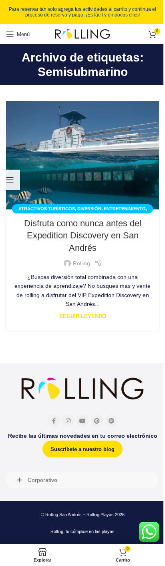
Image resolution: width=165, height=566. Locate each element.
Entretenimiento (125, 208)
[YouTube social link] (82, 421)
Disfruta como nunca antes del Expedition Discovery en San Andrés (82, 235)
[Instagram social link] (68, 421)
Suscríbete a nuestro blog (82, 449)
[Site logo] (82, 34)
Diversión (89, 208)
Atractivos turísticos (46, 208)
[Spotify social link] (111, 421)
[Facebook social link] (54, 421)
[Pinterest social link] (97, 421)
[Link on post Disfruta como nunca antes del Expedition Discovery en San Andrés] (82, 155)
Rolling (81, 263)
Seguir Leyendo (82, 316)
